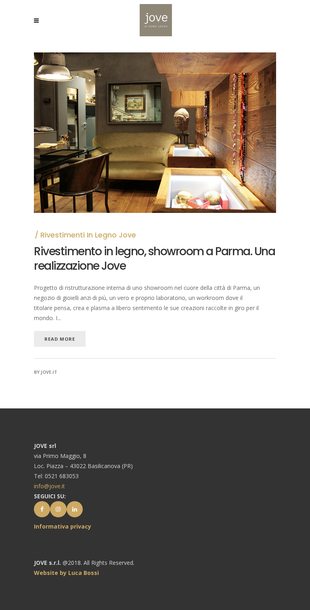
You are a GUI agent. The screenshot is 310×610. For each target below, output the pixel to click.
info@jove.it (49, 486)
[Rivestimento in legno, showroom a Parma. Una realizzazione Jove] (155, 57)
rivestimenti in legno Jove (88, 235)
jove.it (49, 372)
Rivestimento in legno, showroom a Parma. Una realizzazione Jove (154, 259)
